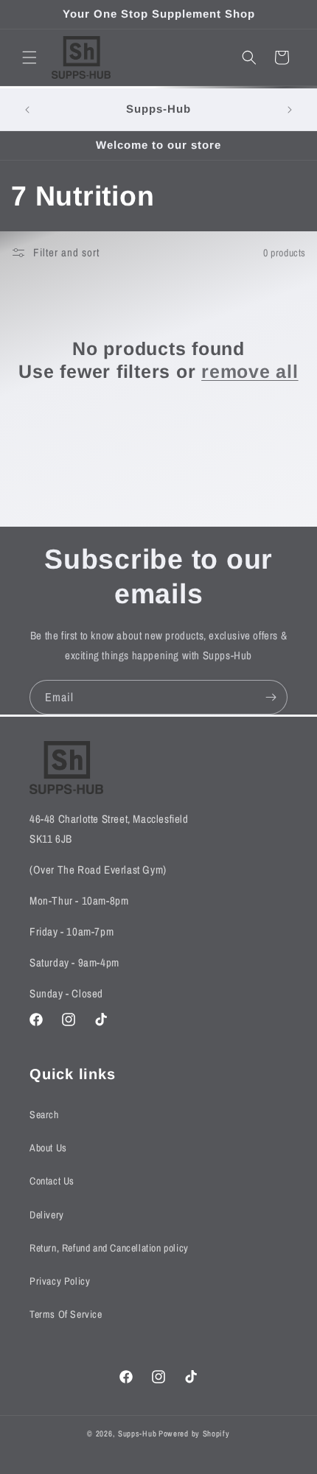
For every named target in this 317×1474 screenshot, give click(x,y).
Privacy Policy (59, 1281)
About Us (48, 1147)
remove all (250, 371)
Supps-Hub (137, 1433)
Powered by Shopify (194, 1433)
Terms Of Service (65, 1314)
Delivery (46, 1214)
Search (44, 1114)
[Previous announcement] (27, 110)
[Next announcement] (290, 110)
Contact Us (51, 1180)
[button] (29, 57)
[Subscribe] (270, 697)
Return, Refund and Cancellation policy (109, 1247)
